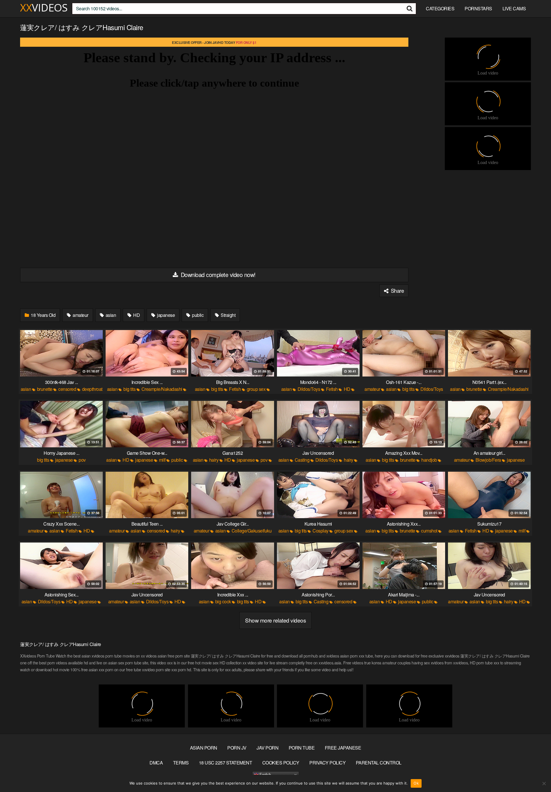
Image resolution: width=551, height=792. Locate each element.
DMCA (156, 762)
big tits (129, 389)
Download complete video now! (217, 274)
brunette (45, 389)
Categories (440, 8)
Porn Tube (302, 747)
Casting (302, 460)
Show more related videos (275, 620)
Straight (228, 315)
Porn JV (237, 747)
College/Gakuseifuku (252, 530)
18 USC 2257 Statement (225, 762)
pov (82, 460)
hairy (214, 460)
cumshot (429, 530)
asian (110, 315)
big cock (223, 601)
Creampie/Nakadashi (161, 389)
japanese (165, 315)
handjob (429, 460)
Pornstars (478, 8)
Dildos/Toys (309, 389)
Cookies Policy (280, 762)
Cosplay (321, 530)
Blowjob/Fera (488, 460)
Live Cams (514, 8)
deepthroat (92, 389)
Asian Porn (203, 747)
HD (136, 315)
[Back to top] (535, 774)
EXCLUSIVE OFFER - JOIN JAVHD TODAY (214, 42)
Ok (416, 783)
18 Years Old (43, 315)
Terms (181, 762)
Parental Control (378, 762)
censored (67, 389)
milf (162, 460)
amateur (80, 315)
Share (396, 290)
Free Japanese (343, 747)
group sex (256, 389)
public (197, 315)
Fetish (235, 389)
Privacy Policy (327, 762)
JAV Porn (267, 747)
